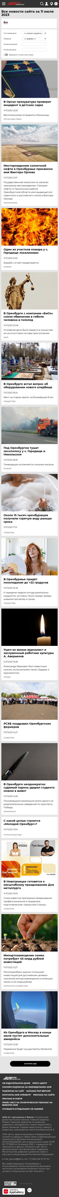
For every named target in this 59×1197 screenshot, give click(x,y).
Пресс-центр (39, 1083)
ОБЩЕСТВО (10, 401)
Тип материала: (10, 33)
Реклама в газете (12, 1098)
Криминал (10, 811)
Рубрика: (7, 39)
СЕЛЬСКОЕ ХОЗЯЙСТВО (16, 986)
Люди (7, 677)
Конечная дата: (10, 50)
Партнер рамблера (25, 1183)
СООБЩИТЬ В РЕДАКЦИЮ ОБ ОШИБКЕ (22, 1109)
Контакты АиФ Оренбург (16, 1095)
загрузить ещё (30, 1064)
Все (6, 22)
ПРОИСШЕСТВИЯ (12, 119)
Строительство (13, 835)
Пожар (8, 267)
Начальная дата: (11, 44)
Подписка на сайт (13, 1091)
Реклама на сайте (44, 1095)
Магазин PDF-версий (38, 1091)
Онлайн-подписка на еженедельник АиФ (26, 1087)
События (9, 533)
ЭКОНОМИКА (10, 203)
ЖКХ (6, 337)
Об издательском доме (16, 1083)
